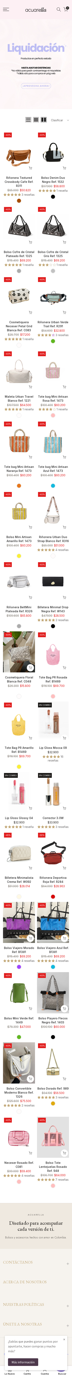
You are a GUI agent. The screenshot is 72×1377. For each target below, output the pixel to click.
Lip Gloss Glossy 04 (19, 818)
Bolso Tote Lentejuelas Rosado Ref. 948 (53, 1166)
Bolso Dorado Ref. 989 (53, 1088)
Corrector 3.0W (53, 818)
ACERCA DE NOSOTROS (25, 1282)
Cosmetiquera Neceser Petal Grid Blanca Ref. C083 (19, 326)
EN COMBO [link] (45, 705)
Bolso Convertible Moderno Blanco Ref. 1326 (19, 1092)
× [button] (64, 1339)
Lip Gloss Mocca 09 (53, 747)
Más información (23, 1362)
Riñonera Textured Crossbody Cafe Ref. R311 (19, 181)
